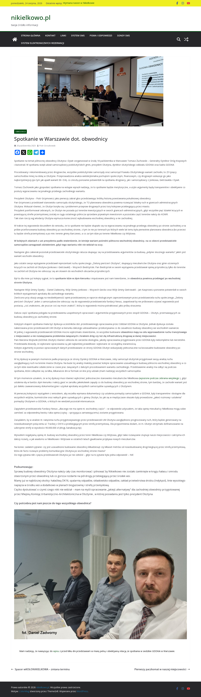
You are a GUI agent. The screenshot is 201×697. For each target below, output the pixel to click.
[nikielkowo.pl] (15, 39)
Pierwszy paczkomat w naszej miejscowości (160, 669)
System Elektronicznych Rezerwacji (42, 43)
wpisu (56, 651)
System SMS (78, 35)
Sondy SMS (123, 35)
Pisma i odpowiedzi (101, 35)
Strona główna (30, 35)
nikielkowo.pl (31, 17)
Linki (63, 35)
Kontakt (50, 35)
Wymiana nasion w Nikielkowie (78, 3)
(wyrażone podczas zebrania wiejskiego (159, 378)
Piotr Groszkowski (47, 145)
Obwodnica (20, 131)
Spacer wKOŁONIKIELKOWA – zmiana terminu (42, 669)
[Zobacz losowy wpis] (186, 39)
